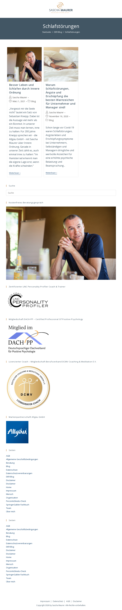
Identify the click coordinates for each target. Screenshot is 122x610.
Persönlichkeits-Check (16, 501)
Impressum (11, 490)
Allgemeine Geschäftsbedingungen (22, 459)
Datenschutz (12, 469)
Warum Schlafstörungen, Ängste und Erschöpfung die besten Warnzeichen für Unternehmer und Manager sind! (60, 96)
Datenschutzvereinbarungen (19, 473)
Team (8, 508)
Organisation (12, 497)
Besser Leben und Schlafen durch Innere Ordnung (24, 88)
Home (8, 487)
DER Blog (10, 476)
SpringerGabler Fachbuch (17, 504)
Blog (33, 101)
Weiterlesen (14, 173)
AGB (8, 455)
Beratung (10, 462)
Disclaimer (10, 480)
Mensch (9, 494)
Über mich (10, 511)
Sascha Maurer (19, 97)
